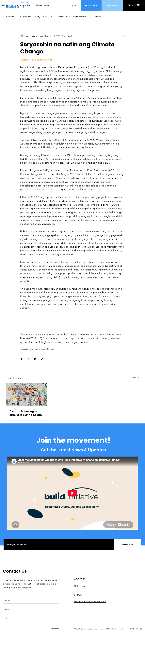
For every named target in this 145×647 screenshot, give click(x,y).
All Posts (10, 16)
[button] (41, 5)
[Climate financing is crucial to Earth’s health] (26, 394)
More (95, 16)
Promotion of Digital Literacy (72, 16)
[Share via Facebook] (21, 358)
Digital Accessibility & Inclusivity (36, 16)
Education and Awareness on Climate (37, 349)
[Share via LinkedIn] (35, 358)
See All (136, 377)
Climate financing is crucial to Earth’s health (25, 413)
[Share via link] (42, 358)
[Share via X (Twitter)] (28, 358)
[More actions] (123, 36)
